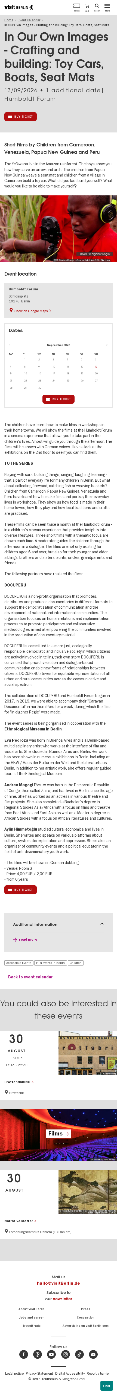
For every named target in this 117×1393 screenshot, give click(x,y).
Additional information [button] (35, 924)
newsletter (62, 1298)
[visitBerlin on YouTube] (51, 1354)
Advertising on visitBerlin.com (86, 1326)
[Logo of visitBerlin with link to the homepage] (18, 7)
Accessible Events (18, 963)
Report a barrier (98, 1373)
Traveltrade (32, 1326)
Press (85, 1309)
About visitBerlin (31, 1309)
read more (28, 939)
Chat (106, 1386)
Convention (85, 1317)
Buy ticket (23, 117)
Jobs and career (31, 1317)
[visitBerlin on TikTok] (79, 1354)
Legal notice (14, 1373)
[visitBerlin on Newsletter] (93, 1354)
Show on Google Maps (31, 311)
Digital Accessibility (70, 1373)
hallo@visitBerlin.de (58, 1283)
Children (76, 963)
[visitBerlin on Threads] (37, 1354)
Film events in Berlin (50, 963)
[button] (87, 7)
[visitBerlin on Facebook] (23, 1354)
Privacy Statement (39, 1373)
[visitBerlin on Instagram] (65, 1354)
